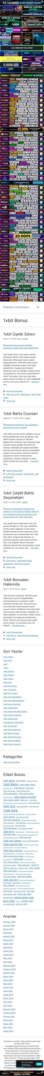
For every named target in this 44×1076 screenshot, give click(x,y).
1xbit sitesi (18, 859)
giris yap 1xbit (24, 894)
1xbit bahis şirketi (8, 788)
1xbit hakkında (21, 823)
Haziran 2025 (9, 936)
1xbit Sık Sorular (10, 726)
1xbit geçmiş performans (20, 803)
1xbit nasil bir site (12, 844)
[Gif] (22, 129)
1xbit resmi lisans (29, 856)
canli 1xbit (7, 891)
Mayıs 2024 (8, 976)
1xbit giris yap (34, 806)
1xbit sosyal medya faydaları (28, 862)
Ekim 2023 (7, 1002)
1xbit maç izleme (12, 840)
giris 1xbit (30, 891)
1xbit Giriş (7, 661)
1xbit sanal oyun (7, 859)
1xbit (5, 664)
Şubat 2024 (8, 987)
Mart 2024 (7, 984)
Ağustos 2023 (9, 1009)
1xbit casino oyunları (25, 796)
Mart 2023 (7, 1027)
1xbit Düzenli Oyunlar (12, 737)
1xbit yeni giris (10, 879)
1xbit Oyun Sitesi (10, 693)
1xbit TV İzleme (9, 690)
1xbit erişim (33, 800)
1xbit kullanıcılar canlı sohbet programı (27, 835)
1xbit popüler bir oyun (9, 853)
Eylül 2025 (7, 933)
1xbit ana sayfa (12, 394)
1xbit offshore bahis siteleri (30, 844)
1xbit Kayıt (8, 831)
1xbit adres (9, 780)
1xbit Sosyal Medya (11, 862)
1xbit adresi (20, 781)
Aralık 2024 (8, 951)
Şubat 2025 (8, 944)
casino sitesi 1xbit (19, 891)
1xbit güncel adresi (11, 820)
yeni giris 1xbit (21, 904)
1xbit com (24, 800)
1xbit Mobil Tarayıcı (11, 733)
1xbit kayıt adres (19, 832)
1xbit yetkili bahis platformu (27, 880)
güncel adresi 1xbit (24, 897)
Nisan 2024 (8, 980)
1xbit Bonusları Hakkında (16, 581)
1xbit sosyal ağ (28, 859)
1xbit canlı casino (26, 793)
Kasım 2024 (8, 955)
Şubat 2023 (8, 1031)
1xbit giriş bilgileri (31, 814)
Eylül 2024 (7, 962)
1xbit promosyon (29, 853)
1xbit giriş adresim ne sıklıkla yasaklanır (14, 814)
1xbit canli (30, 788)
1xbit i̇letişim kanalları (25, 828)
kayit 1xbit (9, 900)
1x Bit (5, 668)
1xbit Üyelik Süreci (19, 334)
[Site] (22, 80)
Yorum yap (10, 401)
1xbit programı (20, 853)
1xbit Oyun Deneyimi (12, 704)
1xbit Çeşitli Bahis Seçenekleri (18, 495)
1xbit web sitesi (10, 871)
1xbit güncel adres (22, 817)
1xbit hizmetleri (20, 826)
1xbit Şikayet (8, 671)
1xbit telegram (23, 865)
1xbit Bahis (10, 784)
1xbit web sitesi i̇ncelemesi (25, 871)
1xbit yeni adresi (24, 876)
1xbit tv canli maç (10, 868)
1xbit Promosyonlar (14, 391)
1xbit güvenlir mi (9, 823)
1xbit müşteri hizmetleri (30, 841)
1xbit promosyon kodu (13, 856)
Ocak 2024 (8, 991)
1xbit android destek (32, 781)
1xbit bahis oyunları (14, 474)
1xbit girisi (9, 806)
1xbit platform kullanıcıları (30, 851)
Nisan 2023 (8, 1024)
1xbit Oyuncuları (10, 686)
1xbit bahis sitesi (27, 784)
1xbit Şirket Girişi (10, 719)
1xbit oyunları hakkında (21, 847)
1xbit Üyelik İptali (10, 708)
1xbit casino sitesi (11, 800)
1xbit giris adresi (34, 803)
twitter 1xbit (27, 901)
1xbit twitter (34, 868)
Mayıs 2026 (8, 929)
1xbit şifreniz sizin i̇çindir (22, 885)
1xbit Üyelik (7, 883)
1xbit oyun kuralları (8, 847)
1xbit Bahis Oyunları (20, 413)
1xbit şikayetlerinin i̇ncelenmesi (25, 888)
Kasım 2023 (8, 998)
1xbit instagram (10, 828)
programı (18, 901)
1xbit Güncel (8, 675)
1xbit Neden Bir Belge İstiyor (15, 711)
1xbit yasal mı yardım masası (23, 874)
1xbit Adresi (8, 657)
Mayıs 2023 (8, 1020)
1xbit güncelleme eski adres (28, 820)
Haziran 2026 (9, 926)
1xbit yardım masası (8, 874)
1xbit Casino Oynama (12, 715)
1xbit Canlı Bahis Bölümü (13, 701)
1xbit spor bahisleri (9, 865)
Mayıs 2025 (8, 940)
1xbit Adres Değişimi (12, 741)
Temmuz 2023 (9, 1013)
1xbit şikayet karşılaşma (9, 888)
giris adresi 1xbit (10, 894)
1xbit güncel (9, 817)
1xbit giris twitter (22, 806)
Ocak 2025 (7, 947)
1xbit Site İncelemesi (12, 730)
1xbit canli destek (9, 791)
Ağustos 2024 (9, 966)
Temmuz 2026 (9, 922)
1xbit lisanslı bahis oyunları (10, 837)
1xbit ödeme (16, 883)
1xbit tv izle (23, 868)
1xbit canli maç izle (23, 791)
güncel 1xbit (8, 898)
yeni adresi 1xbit (9, 904)
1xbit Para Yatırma (22, 564)
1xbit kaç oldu (9, 834)
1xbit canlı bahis (10, 793)
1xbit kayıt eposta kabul (32, 832)
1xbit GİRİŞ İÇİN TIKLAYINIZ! (22, 48)
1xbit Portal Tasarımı (12, 744)
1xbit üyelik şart (26, 883)
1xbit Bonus (25, 394)
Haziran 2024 (9, 973)
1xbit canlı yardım (8, 797)
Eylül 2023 (7, 1006)
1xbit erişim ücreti (8, 803)
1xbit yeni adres (9, 877)
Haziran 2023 (9, 1017)
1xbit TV (35, 865)
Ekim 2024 (7, 958)
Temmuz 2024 (9, 969)
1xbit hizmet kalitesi (8, 826)
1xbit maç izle (25, 837)
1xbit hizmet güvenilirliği (33, 823)
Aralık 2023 (8, 995)
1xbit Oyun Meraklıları (12, 697)
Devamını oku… (19, 626)
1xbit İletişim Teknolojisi (13, 722)
